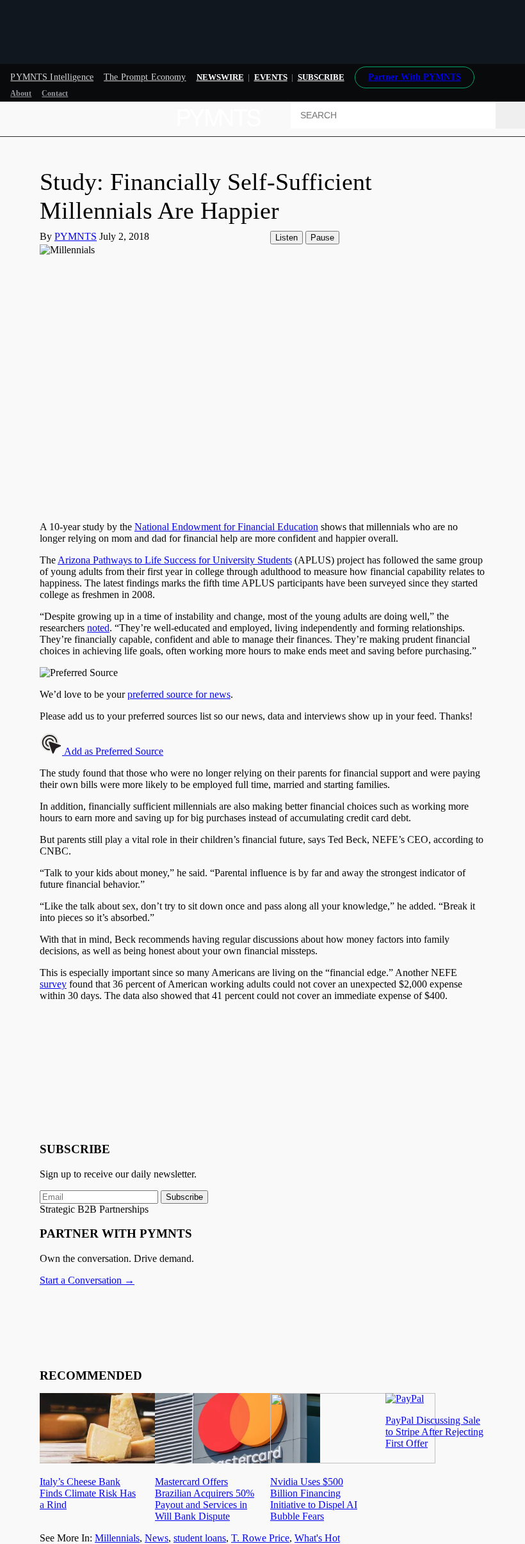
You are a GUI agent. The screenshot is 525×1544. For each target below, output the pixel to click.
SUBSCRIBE (321, 77)
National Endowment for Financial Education (226, 526)
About (20, 93)
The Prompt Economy (145, 77)
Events (270, 77)
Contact (55, 93)
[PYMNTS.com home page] (220, 130)
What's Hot (317, 1537)
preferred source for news (178, 694)
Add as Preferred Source (112, 751)
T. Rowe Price (260, 1537)
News (156, 1537)
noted (98, 627)
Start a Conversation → (87, 1280)
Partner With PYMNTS (414, 77)
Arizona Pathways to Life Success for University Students (175, 560)
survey (53, 984)
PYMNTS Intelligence (51, 77)
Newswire (220, 77)
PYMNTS (75, 236)
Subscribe (184, 1197)
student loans (200, 1537)
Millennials (117, 1537)
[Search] (510, 115)
